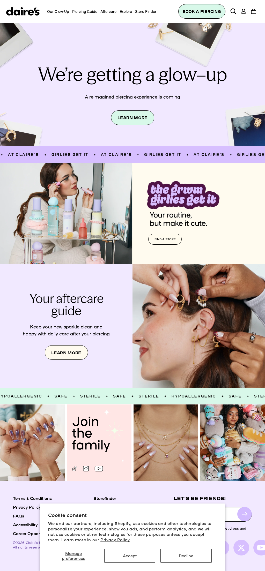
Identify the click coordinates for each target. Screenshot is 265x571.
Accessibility (25, 524)
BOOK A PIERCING (202, 11)
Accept (130, 555)
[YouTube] (98, 468)
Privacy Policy (115, 539)
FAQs (18, 516)
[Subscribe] (244, 514)
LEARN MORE (132, 117)
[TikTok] (74, 468)
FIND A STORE (165, 239)
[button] (233, 11)
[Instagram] (86, 468)
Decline (186, 555)
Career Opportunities (34, 533)
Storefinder (104, 498)
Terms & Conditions (32, 498)
